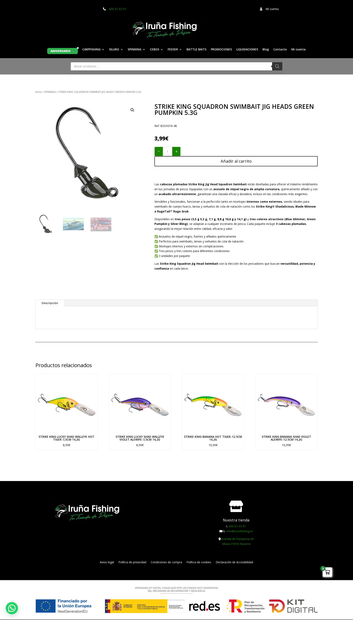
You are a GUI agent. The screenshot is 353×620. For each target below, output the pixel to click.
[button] (132, 110)
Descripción (50, 303)
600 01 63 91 (117, 9)
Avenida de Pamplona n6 (237, 539)
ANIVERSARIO (60, 51)
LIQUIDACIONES (247, 49)
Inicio (38, 92)
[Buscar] (277, 66)
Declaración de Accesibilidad (234, 562)
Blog (266, 49)
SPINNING (134, 49)
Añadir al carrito (236, 161)
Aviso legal (107, 562)
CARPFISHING (91, 49)
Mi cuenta (298, 49)
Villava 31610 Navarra (236, 544)
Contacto (280, 49)
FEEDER (173, 49)
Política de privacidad (132, 562)
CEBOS (154, 49)
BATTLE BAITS (196, 49)
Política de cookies (199, 562)
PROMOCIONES (221, 49)
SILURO (114, 49)
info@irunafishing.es (239, 531)
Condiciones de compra (166, 562)
